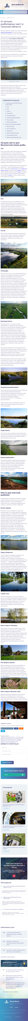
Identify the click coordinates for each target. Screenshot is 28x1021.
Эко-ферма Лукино (12, 135)
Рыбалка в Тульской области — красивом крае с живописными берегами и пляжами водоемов (12, 737)
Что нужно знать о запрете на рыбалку (13, 909)
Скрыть (16, 100)
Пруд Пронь (10, 119)
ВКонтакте (16, 1016)
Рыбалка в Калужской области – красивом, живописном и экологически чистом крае (11, 740)
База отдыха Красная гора (14, 137)
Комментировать (7, 762)
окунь (15, 168)
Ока (8, 106)
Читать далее (6, 808)
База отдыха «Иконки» (13, 133)
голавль (19, 170)
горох (19, 171)
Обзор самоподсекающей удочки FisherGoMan (12, 898)
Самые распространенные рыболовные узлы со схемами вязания (14, 934)
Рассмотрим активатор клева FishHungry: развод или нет (14, 805)
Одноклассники (18, 1016)
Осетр (8, 111)
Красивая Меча (11, 115)
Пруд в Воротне (11, 128)
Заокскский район (12, 122)
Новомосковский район (13, 117)
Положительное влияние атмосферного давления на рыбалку (13, 826)
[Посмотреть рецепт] (14, 876)
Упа (8, 108)
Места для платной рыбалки (13, 124)
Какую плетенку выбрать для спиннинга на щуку (13, 848)
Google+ (20, 1016)
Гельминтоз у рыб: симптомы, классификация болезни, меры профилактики (14, 977)
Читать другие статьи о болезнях (10, 991)
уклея (6, 170)
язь (26, 168)
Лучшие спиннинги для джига (8, 742)
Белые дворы (10, 126)
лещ (12, 168)
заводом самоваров (6, 32)
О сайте (11, 1007)
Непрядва (9, 113)
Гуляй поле (10, 130)
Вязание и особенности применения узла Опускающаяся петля (15, 943)
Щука (6, 774)
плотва (23, 168)
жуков (10, 175)
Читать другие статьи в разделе (8, 956)
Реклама (16, 1007)
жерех (2, 170)
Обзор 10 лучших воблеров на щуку (9, 741)
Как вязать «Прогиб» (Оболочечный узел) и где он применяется (16, 951)
